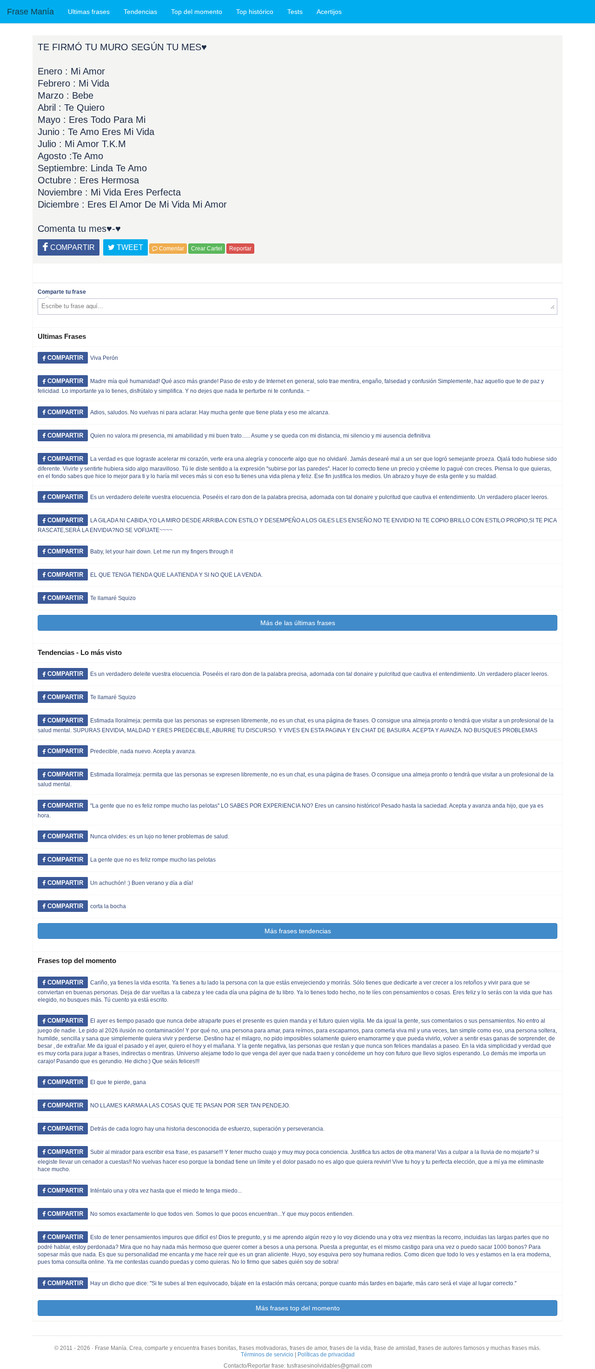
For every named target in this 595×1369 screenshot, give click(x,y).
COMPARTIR (71, 247)
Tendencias (140, 11)
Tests (295, 11)
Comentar (171, 248)
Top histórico (254, 11)
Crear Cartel (206, 248)
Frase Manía (30, 11)
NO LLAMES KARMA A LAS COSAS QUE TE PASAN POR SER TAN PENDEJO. (190, 1105)
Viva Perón (104, 358)
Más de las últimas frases (297, 623)
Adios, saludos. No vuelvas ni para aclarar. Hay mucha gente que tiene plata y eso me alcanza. (210, 412)
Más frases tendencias (297, 931)
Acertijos (329, 11)
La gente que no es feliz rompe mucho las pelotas (153, 859)
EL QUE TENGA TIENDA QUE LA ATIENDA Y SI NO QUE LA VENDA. (176, 575)
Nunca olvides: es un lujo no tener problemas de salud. (159, 836)
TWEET (129, 247)
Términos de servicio (267, 1354)
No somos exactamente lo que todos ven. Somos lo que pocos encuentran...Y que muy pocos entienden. (222, 1214)
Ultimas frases (89, 11)
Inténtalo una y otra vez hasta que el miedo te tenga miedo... (166, 1190)
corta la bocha (108, 906)
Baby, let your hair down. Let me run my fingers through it (161, 551)
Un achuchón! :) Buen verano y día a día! (141, 883)
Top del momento (196, 11)
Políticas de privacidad (326, 1354)
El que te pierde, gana (118, 1082)
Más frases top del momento (298, 1308)
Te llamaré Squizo (113, 598)
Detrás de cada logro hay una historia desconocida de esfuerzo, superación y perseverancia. (207, 1129)
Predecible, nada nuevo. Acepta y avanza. (143, 751)
